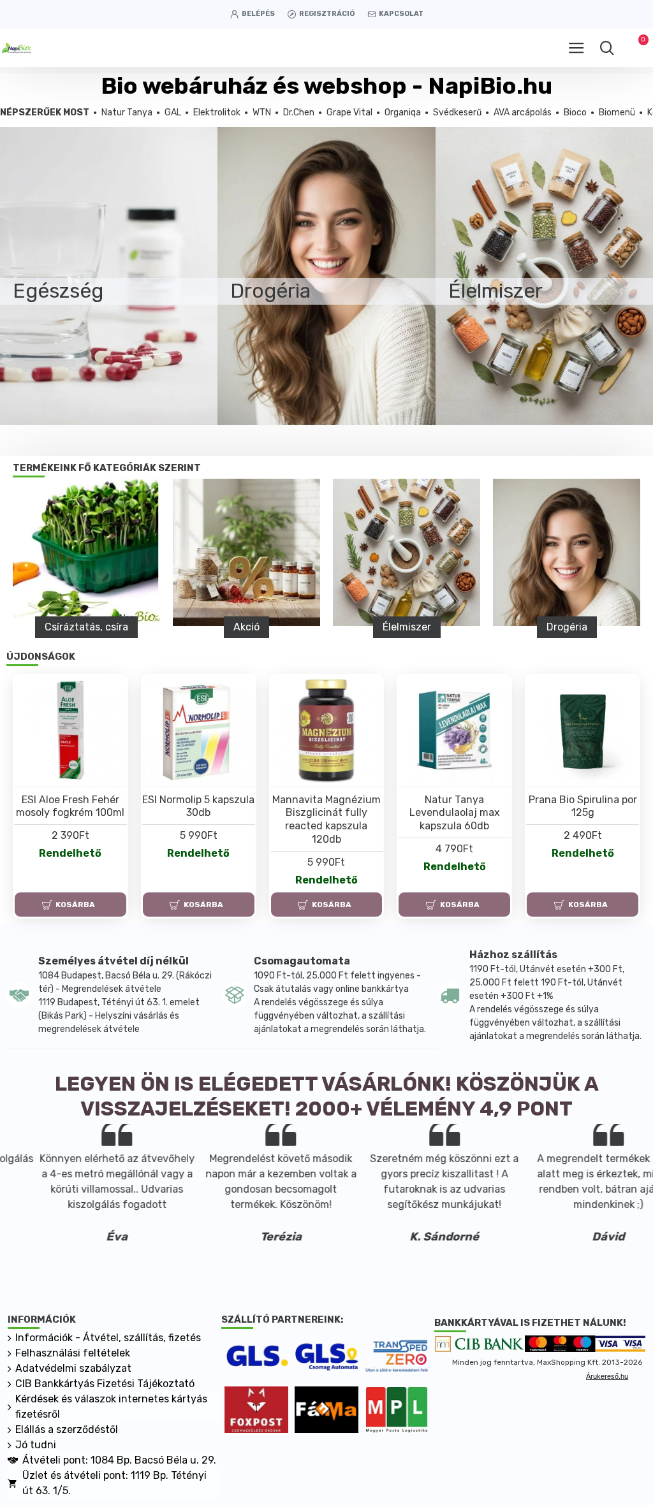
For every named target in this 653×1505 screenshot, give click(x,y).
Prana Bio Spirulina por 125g (583, 806)
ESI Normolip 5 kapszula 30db (198, 806)
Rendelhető (70, 853)
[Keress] (606, 48)
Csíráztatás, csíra (86, 627)
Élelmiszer (407, 627)
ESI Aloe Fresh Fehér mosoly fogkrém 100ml (70, 806)
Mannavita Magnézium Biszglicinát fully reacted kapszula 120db (326, 819)
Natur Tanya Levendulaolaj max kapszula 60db (454, 813)
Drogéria (567, 627)
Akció (246, 627)
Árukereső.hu (607, 1376)
